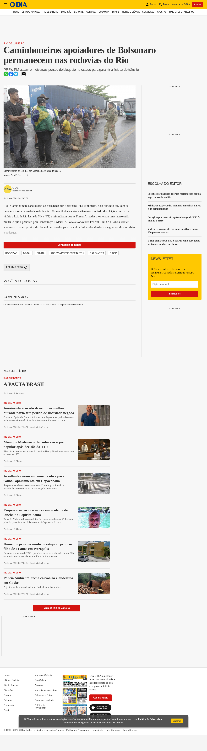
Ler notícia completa (69, 244)
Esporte (78, 12)
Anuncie (59, 730)
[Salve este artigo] (20, 75)
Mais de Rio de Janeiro (57, 608)
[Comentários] (24, 75)
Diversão (66, 12)
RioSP (113, 253)
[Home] (18, 6)
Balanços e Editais (44, 695)
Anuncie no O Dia (181, 4)
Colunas (91, 12)
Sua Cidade (148, 12)
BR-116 (40, 253)
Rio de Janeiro (50, 12)
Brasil (115, 12)
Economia (104, 12)
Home (16, 12)
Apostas (161, 12)
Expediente (97, 730)
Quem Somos (129, 730)
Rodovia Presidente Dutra (67, 253)
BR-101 (27, 253)
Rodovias (11, 253)
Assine (197, 4)
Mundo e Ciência (130, 12)
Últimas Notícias (31, 12)
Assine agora (100, 697)
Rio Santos (97, 253)
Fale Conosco (113, 730)
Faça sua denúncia (44, 700)
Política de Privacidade (41, 706)
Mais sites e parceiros (181, 12)
